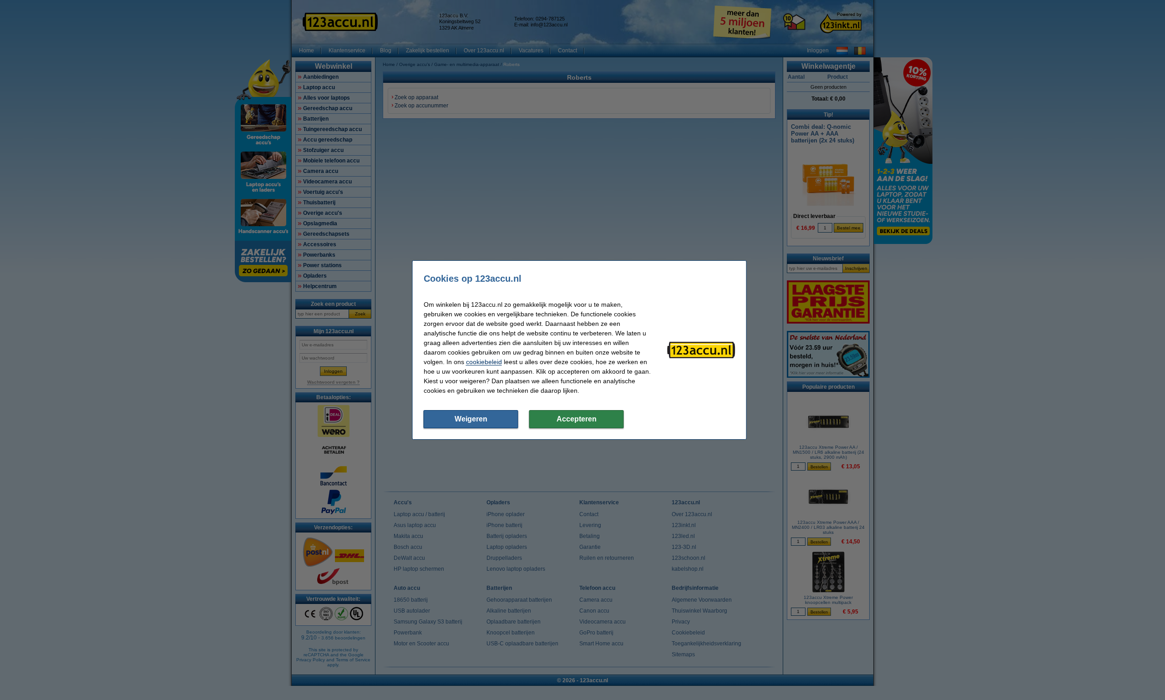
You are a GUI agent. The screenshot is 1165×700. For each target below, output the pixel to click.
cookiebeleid (484, 361)
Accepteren (577, 419)
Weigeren (471, 419)
